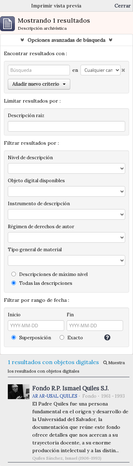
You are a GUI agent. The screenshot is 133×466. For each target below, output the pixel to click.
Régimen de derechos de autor (41, 227)
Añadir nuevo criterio (35, 84)
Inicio (14, 315)
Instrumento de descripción (39, 204)
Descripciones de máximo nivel (53, 274)
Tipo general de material (35, 250)
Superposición (34, 338)
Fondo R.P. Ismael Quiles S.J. (70, 388)
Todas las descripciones (45, 283)
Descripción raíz (26, 116)
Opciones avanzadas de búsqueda (66, 40)
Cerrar (123, 5)
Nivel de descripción (30, 158)
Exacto (74, 338)
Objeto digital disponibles (36, 181)
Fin (70, 315)
